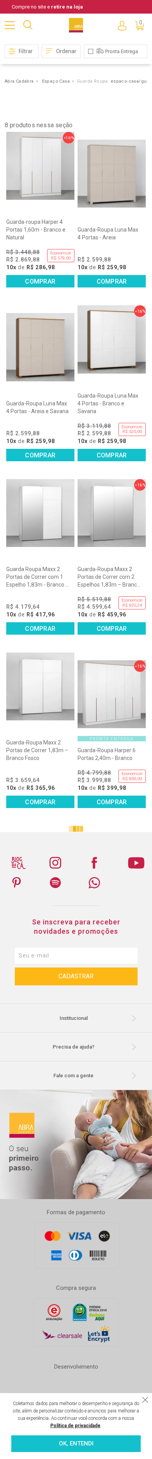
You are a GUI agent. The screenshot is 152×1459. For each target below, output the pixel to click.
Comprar (40, 281)
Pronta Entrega (121, 51)
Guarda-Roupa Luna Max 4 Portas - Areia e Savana (37, 407)
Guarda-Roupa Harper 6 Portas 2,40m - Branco (107, 754)
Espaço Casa (56, 81)
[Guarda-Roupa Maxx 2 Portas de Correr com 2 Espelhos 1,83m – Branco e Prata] (112, 513)
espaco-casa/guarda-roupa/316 (130, 81)
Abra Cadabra (19, 81)
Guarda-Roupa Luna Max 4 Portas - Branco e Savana (108, 403)
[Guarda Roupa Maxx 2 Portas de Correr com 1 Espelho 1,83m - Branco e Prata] (40, 513)
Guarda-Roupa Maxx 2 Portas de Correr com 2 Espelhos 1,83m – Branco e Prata (109, 577)
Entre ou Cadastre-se (122, 25)
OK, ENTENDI (76, 1443)
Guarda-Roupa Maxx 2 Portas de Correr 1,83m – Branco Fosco (37, 750)
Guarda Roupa (92, 81)
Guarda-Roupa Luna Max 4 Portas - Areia (108, 234)
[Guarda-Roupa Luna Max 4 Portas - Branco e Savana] (112, 339)
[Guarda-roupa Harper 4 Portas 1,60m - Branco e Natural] (40, 166)
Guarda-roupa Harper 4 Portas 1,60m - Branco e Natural (35, 230)
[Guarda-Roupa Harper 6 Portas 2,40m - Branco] (112, 694)
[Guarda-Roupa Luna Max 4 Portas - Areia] (112, 174)
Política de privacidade (75, 1425)
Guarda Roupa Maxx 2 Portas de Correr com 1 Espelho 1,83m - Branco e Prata (37, 577)
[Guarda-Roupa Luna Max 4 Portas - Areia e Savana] (40, 347)
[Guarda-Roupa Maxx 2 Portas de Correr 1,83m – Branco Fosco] (40, 686)
